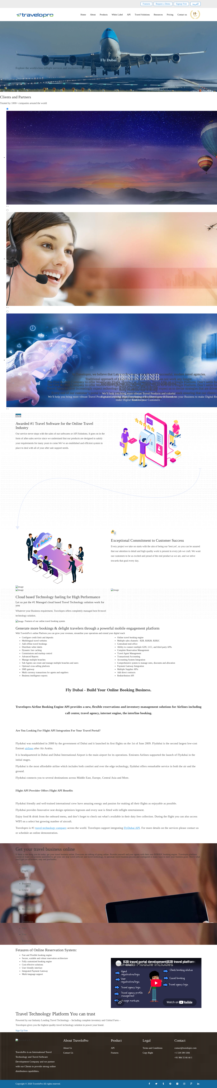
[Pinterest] (170, 1083)
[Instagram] (184, 1083)
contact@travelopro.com (185, 1048)
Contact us (182, 14)
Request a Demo (163, 4)
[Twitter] (156, 1083)
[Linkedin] (198, 1083)
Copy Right (148, 1053)
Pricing (170, 14)
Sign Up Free (22, 1030)
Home (83, 14)
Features (146, 4)
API (129, 14)
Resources (158, 14)
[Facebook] (149, 1083)
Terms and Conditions (152, 1048)
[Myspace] (191, 1083)
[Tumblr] (163, 1083)
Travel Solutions (142, 14)
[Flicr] (177, 1083)
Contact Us (68, 1053)
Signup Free (181, 4)
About (93, 14)
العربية (195, 4)
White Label (117, 14)
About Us (67, 1048)
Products (104, 14)
